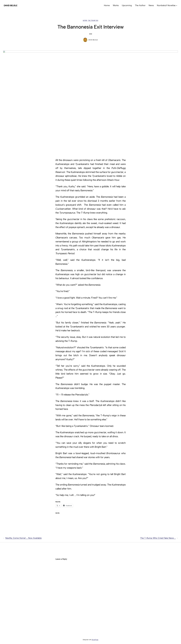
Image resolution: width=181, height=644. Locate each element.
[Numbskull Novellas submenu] (176, 5)
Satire (85, 20)
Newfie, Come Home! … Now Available (23, 538)
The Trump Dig (93, 20)
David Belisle (10, 5)
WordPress (95, 639)
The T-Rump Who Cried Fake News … (158, 538)
